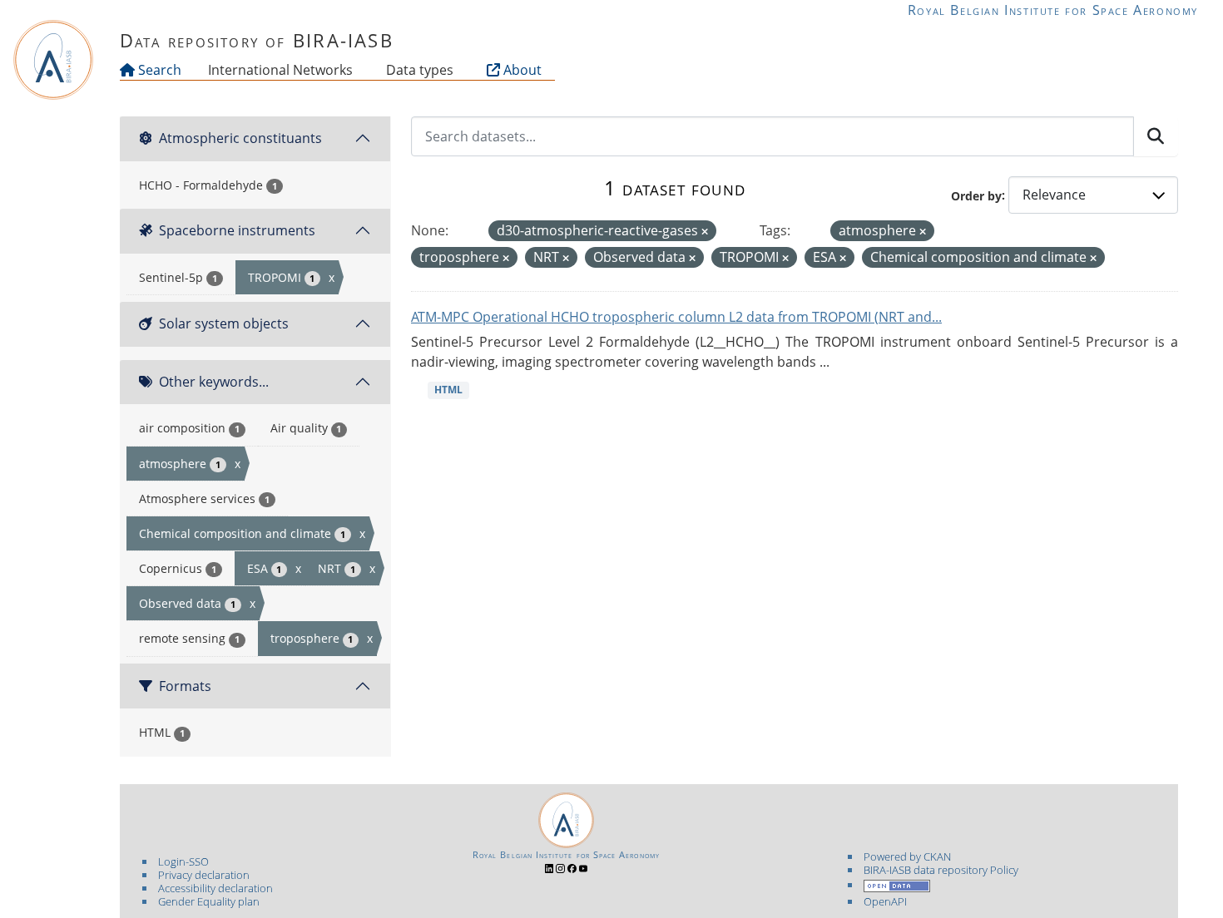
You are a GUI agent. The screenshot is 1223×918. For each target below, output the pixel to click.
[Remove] (704, 231)
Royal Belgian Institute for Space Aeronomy (1053, 10)
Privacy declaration (204, 874)
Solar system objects (224, 323)
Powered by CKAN (907, 856)
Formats (185, 686)
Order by (976, 195)
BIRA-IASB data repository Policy (941, 869)
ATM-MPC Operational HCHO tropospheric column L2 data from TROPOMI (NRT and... (676, 317)
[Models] (356, 70)
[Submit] (1155, 136)
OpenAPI (885, 901)
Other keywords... (214, 382)
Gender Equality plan (209, 901)
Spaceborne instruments (237, 230)
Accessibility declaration (215, 888)
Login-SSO (183, 861)
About (521, 70)
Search (158, 70)
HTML (448, 389)
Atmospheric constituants (240, 138)
